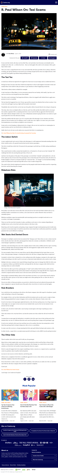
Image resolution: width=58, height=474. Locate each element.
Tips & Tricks (7, 402)
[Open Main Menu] (56, 2)
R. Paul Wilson (10, 53)
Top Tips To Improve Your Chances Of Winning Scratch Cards (15, 431)
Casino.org (12, 471)
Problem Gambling (21, 465)
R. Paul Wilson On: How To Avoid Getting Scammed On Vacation (19, 133)
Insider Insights (4, 6)
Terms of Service (5, 465)
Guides (2, 402)
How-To (25, 402)
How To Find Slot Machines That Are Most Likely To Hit (14, 434)
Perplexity (35, 58)
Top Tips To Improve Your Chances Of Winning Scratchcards (7, 406)
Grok (44, 58)
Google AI (53, 58)
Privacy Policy (13, 465)
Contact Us (34, 450)
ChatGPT (26, 58)
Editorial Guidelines (36, 452)
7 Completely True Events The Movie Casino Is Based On (43, 430)
